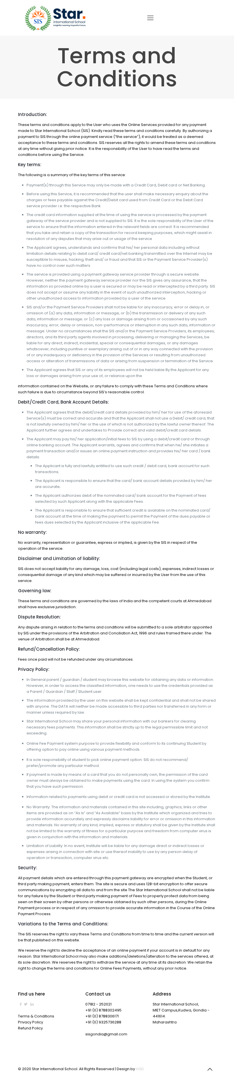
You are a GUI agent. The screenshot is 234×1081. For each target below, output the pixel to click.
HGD (140, 1069)
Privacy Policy (30, 1022)
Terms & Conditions (36, 1016)
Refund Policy (30, 1028)
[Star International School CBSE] (56, 18)
